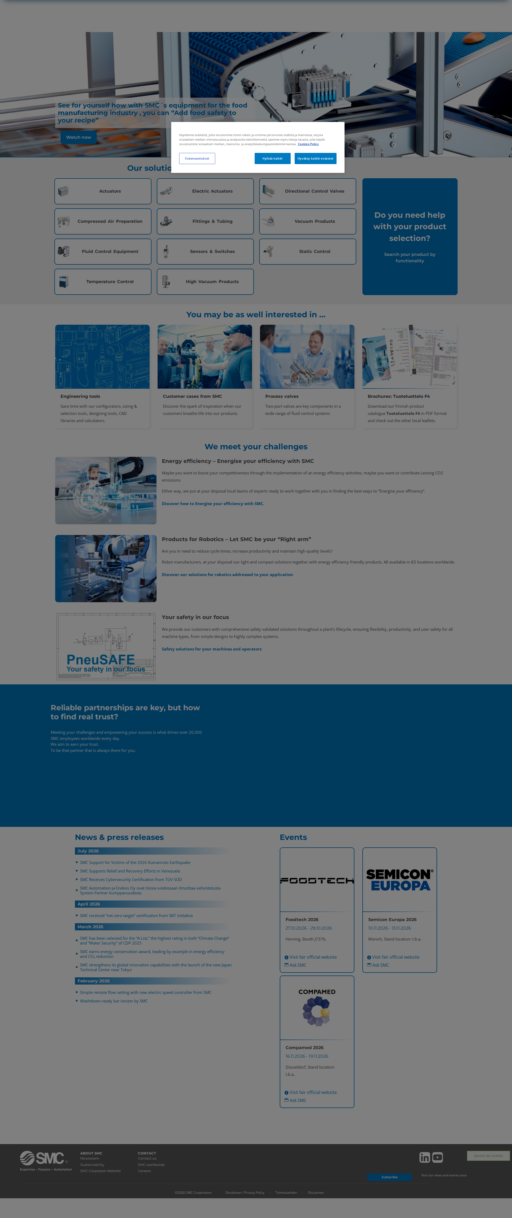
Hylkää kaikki (272, 158)
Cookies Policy (308, 144)
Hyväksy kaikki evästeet (316, 158)
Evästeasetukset (197, 158)
